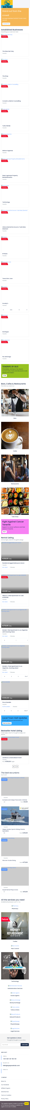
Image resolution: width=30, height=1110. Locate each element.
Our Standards (5, 1084)
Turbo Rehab (6, 126)
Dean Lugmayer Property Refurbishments (10, 176)
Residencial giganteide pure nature (13, 563)
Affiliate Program (5, 1088)
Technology (6, 202)
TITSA (4, 375)
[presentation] (13, 766)
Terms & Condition (6, 1095)
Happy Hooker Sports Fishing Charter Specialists (13, 830)
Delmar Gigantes (7, 150)
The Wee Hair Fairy (8, 51)
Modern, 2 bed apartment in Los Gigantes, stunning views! (12, 667)
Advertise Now (5, 1091)
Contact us (6, 24)
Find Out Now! (7, 723)
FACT (4, 531)
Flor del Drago (6, 357)
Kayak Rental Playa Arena (10, 890)
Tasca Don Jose (7, 278)
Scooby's (5, 303)
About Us (3, 1081)
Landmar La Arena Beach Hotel (11, 758)
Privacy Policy (4, 1098)
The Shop (5, 76)
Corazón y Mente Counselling (11, 101)
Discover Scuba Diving (9, 860)
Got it (26, 1103)
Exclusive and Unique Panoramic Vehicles (14, 800)
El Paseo (4, 254)
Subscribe (25, 1044)
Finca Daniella (6, 702)
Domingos (5, 332)
